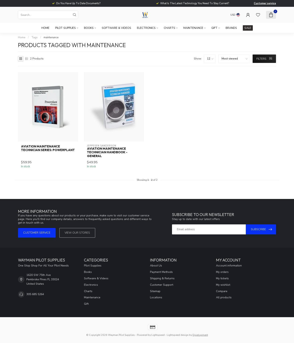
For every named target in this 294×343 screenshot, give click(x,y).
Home (45, 28)
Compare (221, 291)
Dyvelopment (200, 335)
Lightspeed (158, 335)
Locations (156, 297)
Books (89, 28)
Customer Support (161, 285)
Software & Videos (116, 28)
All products (224, 297)
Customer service (265, 3)
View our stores (77, 233)
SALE (247, 28)
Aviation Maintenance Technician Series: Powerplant (48, 148)
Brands (231, 28)
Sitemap (155, 291)
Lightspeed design (178, 335)
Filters (261, 59)
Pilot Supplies (65, 28)
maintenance (51, 37)
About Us (156, 265)
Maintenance (193, 28)
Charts (169, 28)
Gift (214, 28)
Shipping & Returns (162, 278)
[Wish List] (258, 15)
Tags (34, 37)
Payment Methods (161, 272)
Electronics (146, 28)
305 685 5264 (35, 294)
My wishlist (223, 285)
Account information (229, 265)
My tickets (222, 278)
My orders (222, 272)
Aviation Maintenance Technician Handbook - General (107, 152)
